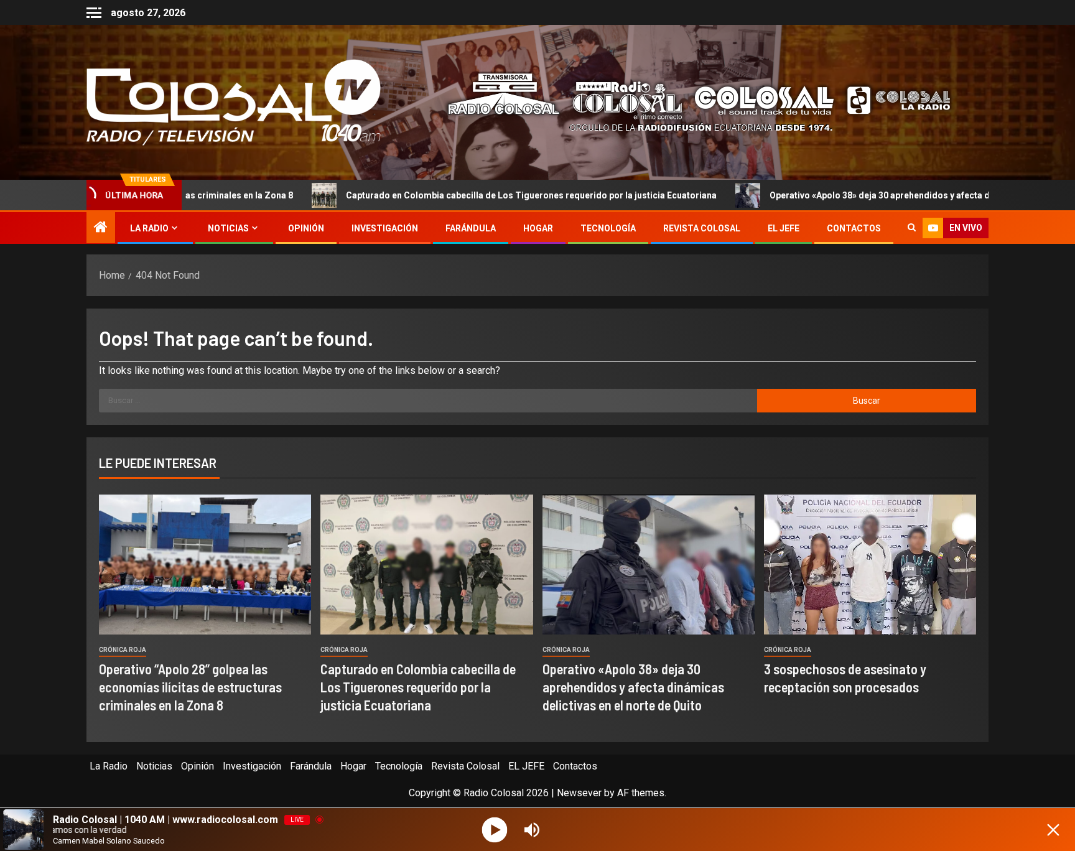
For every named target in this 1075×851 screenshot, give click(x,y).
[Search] (911, 228)
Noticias (228, 228)
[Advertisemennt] (689, 102)
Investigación (384, 228)
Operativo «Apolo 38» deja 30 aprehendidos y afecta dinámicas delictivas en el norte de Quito (633, 687)
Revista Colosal (701, 228)
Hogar (538, 228)
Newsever (579, 793)
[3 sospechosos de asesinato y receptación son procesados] (870, 565)
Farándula (470, 228)
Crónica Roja (122, 649)
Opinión (306, 228)
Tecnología (608, 228)
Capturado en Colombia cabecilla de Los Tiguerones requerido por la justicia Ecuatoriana (457, 195)
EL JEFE (783, 228)
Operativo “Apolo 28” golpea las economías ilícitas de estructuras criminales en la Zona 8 (190, 687)
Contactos (854, 228)
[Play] (495, 829)
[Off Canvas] (93, 12)
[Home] (101, 228)
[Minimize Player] (1053, 830)
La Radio (149, 228)
